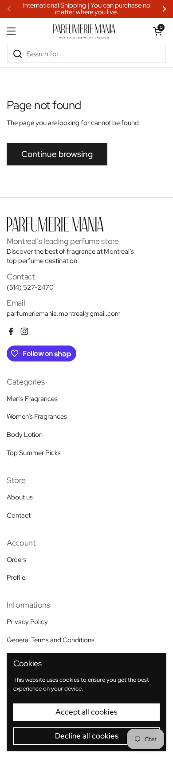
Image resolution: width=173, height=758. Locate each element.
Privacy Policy (27, 621)
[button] (157, 31)
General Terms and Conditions (50, 640)
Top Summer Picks (34, 452)
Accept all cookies (86, 712)
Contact (19, 515)
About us (20, 497)
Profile (16, 577)
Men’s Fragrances (32, 398)
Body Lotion (25, 434)
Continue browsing (57, 154)
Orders (17, 559)
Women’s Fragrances (37, 416)
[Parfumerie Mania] (84, 31)
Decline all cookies (86, 736)
